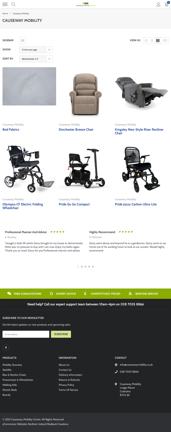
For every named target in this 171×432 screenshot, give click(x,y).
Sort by (8, 58)
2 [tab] (82, 266)
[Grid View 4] (164, 40)
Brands (7, 394)
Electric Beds (10, 389)
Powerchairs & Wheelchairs (18, 379)
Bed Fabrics (11, 129)
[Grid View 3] (158, 40)
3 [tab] (85, 266)
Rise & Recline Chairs (14, 374)
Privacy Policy (66, 384)
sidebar (8, 40)
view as (135, 40)
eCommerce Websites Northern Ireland (25, 424)
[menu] (5, 4)
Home (5, 13)
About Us (64, 364)
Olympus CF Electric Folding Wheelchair (23, 206)
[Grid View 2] (152, 40)
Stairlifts (7, 369)
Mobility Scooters (12, 364)
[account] (158, 4)
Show (7, 49)
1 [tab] (78, 266)
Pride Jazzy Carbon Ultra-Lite (136, 204)
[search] (14, 4)
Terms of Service (68, 389)
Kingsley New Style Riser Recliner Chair (139, 131)
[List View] (146, 40)
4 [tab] (89, 266)
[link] (29, 94)
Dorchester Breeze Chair (76, 129)
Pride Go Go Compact (74, 204)
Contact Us (65, 369)
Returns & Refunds (69, 379)
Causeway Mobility (21, 13)
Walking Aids (10, 384)
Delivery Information (70, 374)
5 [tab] (93, 266)
